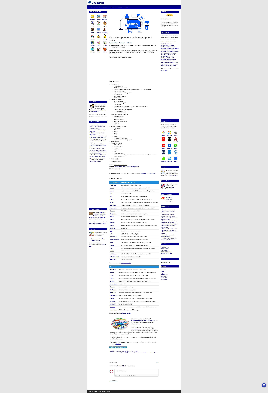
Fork (111, 248)
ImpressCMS (113, 236)
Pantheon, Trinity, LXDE (166, 253)
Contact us (163, 269)
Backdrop (112, 228)
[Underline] (120, 375)
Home (90, 7)
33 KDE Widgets (164, 250)
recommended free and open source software (143, 320)
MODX (111, 202)
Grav (111, 193)
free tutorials (152, 173)
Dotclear (112, 281)
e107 (111, 234)
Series (120, 7)
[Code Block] (130, 375)
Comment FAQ (164, 274)
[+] (135, 375)
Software (97, 7)
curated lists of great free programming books (99, 214)
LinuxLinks (108, 391)
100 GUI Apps (169, 197)
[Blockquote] (128, 375)
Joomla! (112, 191)
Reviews (113, 7)
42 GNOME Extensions (166, 251)
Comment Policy (121, 365)
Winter (112, 219)
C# (96, 217)
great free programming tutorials (97, 223)
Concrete (112, 211)
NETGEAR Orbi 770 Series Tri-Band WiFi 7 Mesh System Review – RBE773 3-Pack (98, 156)
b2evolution (113, 259)
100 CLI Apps (169, 201)
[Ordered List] (124, 375)
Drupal (112, 188)
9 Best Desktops (165, 247)
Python (91, 217)
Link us (162, 271)
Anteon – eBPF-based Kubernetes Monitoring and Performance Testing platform (139, 352)
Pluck (111, 242)
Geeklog (112, 245)
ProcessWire (113, 208)
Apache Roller (113, 284)
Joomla (112, 272)
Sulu (111, 231)
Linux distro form (95, 240)
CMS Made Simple (114, 256)
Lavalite (112, 251)
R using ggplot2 (95, 111)
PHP (125, 347)
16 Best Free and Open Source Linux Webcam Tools (98, 140)
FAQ (162, 273)
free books (143, 173)
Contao (112, 225)
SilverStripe (113, 205)
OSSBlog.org (164, 277)
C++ (94, 217)
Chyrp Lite (112, 301)
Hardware (105, 7)
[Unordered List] (126, 375)
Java (101, 215)
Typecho (112, 278)
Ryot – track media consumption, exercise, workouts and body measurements (169, 225)
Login (157, 362)
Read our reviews (173, 175)
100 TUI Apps (169, 199)
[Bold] (116, 375)
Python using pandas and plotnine (97, 109)
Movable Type (113, 295)
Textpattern (113, 213)
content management (118, 347)
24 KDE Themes (164, 248)
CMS (111, 347)
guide (172, 187)
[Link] (131, 375)
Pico (111, 196)
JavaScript (100, 217)
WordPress (113, 185)
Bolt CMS (112, 222)
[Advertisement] (134, 69)
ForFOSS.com (164, 276)
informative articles (136, 329)
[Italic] (118, 375)
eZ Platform (113, 254)
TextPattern (113, 289)
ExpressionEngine (114, 239)
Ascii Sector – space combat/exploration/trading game (98, 145)
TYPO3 (111, 199)
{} (133, 375)
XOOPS (112, 216)
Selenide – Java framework (168, 210)
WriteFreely (113, 292)
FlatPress (112, 307)
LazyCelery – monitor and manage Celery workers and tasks (124, 351)
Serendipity (113, 304)
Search (126, 7)
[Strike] (122, 375)
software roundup (126, 263)
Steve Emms (122, 42)
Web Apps (129, 42)
